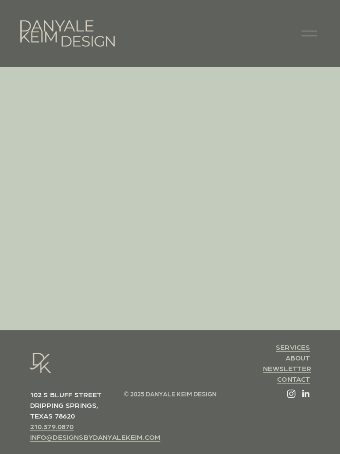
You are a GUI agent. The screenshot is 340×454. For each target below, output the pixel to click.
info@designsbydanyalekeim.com (95, 437)
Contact (293, 379)
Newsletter (287, 368)
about (298, 357)
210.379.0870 (52, 426)
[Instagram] (291, 393)
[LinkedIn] (305, 393)
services (293, 347)
